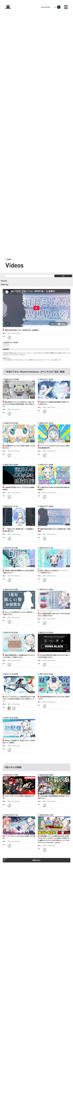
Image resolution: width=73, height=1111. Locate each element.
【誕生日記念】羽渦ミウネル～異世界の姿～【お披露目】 (22, 330)
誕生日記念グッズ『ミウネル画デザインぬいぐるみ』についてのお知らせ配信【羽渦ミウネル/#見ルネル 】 (18, 404)
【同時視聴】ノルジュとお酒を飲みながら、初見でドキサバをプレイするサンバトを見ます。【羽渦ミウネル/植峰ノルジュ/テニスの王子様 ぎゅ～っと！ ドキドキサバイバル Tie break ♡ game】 (54, 839)
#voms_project (45, 7)
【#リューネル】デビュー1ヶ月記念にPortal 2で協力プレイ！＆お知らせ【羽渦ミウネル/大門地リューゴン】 (19, 699)
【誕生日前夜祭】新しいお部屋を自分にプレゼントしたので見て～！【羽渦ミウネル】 (19, 656)
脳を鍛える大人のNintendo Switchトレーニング (13, 738)
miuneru (9, 337)
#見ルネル (36, 860)
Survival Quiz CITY (57, 610)
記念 (5, 328)
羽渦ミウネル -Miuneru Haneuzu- (14, 333)
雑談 (44, 443)
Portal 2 (5, 694)
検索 (63, 276)
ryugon (9, 708)
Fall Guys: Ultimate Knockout (45, 610)
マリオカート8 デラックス (43, 611)
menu (66, 7)
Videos (9, 259)
